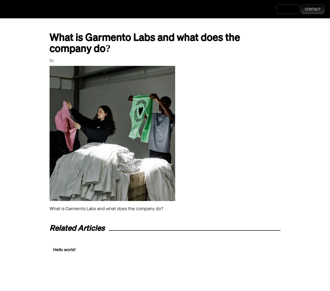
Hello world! (64, 249)
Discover (148, 9)
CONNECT (288, 9)
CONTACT (313, 9)
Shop (169, 9)
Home (126, 9)
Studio (188, 9)
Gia (205, 9)
